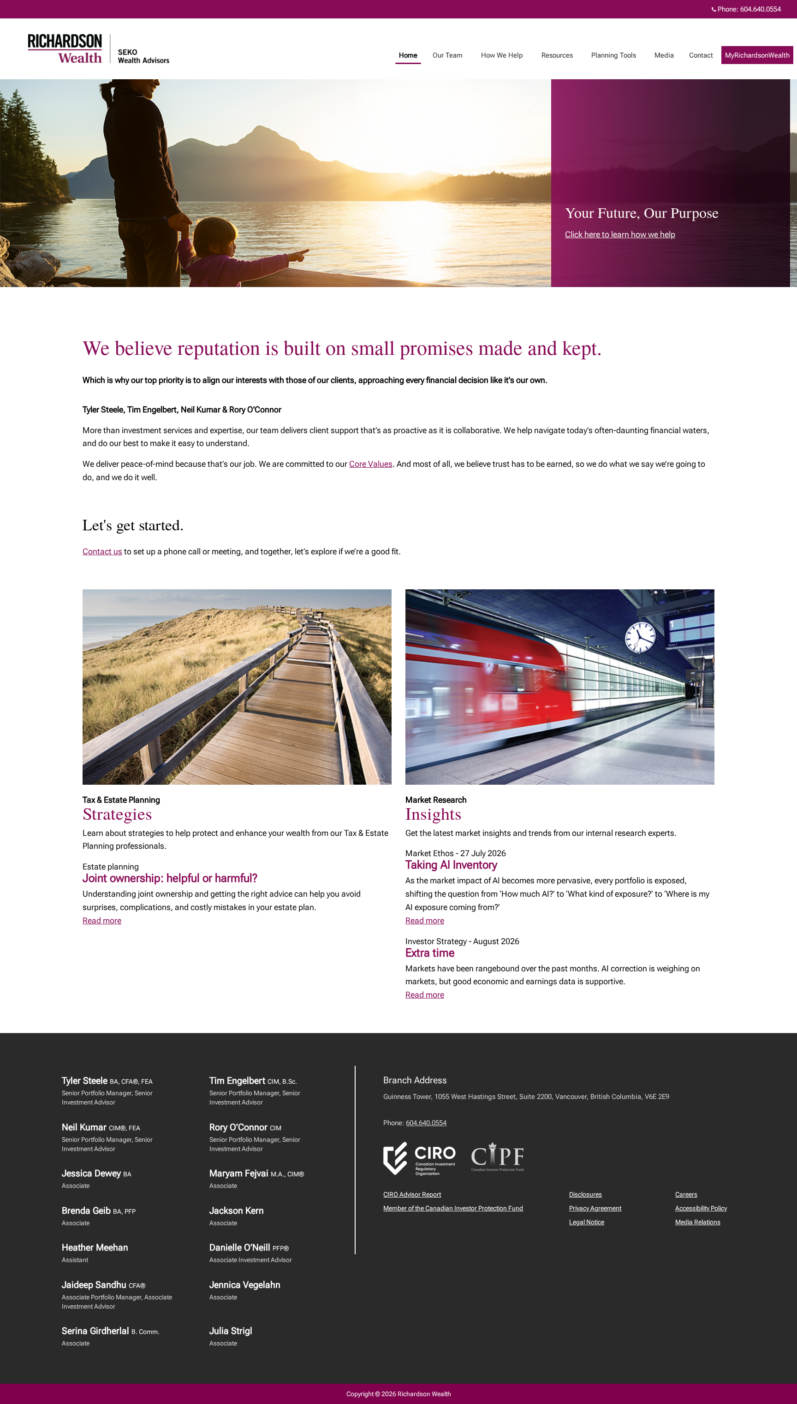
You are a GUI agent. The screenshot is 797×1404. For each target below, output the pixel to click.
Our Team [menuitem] (444, 57)
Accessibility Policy (701, 1208)
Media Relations (697, 1222)
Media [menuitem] (661, 57)
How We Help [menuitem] (498, 57)
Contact (701, 55)
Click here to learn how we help (620, 234)
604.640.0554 (760, 9)
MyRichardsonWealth (757, 55)
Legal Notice (586, 1222)
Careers (686, 1194)
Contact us (102, 551)
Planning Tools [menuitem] (610, 57)
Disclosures (585, 1194)
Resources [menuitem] (554, 57)
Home (408, 55)
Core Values (371, 464)
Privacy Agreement (595, 1208)
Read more (102, 920)
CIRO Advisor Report (412, 1194)
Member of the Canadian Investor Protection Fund (453, 1208)
